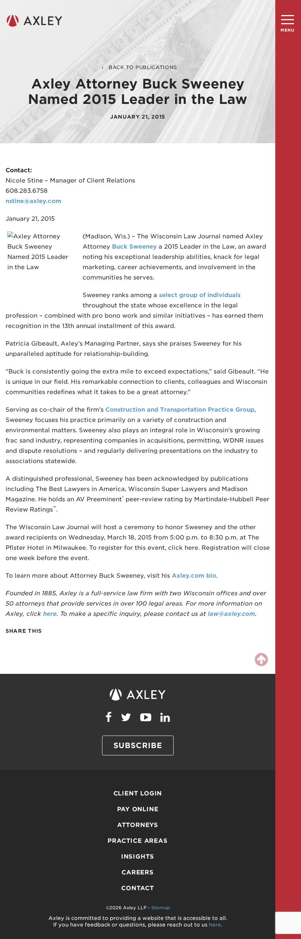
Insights (137, 856)
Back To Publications (143, 67)
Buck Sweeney (134, 246)
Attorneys (137, 824)
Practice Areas (137, 840)
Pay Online (138, 809)
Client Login (137, 793)
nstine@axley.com (33, 201)
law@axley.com (231, 613)
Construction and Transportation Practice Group (179, 409)
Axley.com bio (194, 575)
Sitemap (160, 907)
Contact (137, 888)
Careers (138, 872)
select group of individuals (199, 295)
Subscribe (137, 745)
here (50, 613)
